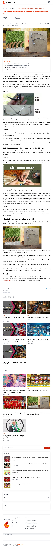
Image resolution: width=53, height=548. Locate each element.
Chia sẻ (47, 288)
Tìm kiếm (47, 447)
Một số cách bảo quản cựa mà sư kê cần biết (16, 67)
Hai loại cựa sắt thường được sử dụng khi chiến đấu (18, 64)
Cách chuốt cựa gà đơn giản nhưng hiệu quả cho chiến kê (19, 65)
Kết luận (9, 69)
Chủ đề (13, 524)
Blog (13, 8)
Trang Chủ (7, 8)
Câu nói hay (14, 522)
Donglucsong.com (19, 544)
